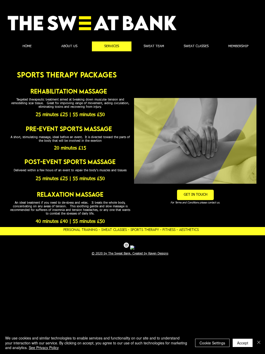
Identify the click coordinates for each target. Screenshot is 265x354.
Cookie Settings (212, 342)
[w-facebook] (132, 248)
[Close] (259, 343)
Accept (242, 342)
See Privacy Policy (44, 347)
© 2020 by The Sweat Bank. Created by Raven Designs (130, 253)
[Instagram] (126, 245)
